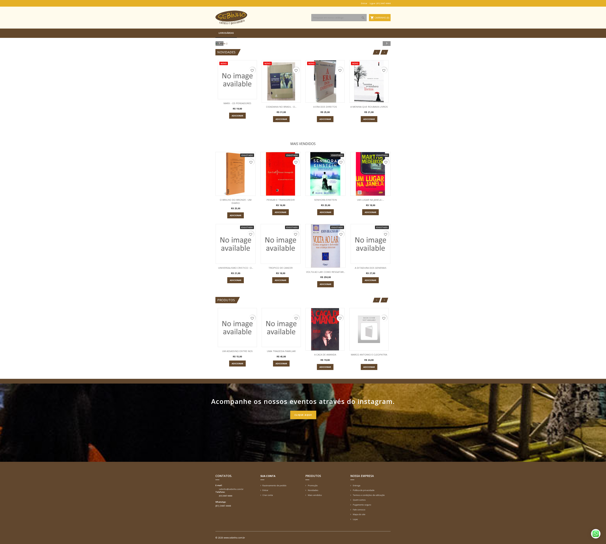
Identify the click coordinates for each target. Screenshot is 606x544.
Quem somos (359, 499)
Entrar (265, 490)
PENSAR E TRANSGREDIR (281, 199)
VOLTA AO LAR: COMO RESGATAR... (325, 271)
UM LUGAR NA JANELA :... (370, 199)
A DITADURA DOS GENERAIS (370, 267)
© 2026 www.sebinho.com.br (230, 537)
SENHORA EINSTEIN (325, 199)
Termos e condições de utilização (368, 495)
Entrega (356, 485)
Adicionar (237, 115)
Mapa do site (358, 514)
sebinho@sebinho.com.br (231, 489)
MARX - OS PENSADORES (237, 103)
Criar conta (267, 495)
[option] (358, 43)
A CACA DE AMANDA (325, 354)
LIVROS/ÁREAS (226, 32)
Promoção (312, 485)
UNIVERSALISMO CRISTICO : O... (235, 267)
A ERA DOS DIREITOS (325, 106)
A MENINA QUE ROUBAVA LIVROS (369, 106)
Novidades (312, 490)
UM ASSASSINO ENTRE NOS (237, 351)
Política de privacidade (363, 490)
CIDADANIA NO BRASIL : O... (281, 106)
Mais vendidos (314, 495)
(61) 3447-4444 (383, 3)
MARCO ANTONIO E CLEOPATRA (369, 354)
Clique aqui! (303, 414)
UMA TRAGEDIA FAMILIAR (281, 351)
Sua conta (267, 476)
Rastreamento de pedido (274, 485)
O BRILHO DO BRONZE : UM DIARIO (235, 201)
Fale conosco (358, 509)
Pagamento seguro (361, 504)
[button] (228, 43)
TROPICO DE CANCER (280, 267)
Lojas (355, 519)
